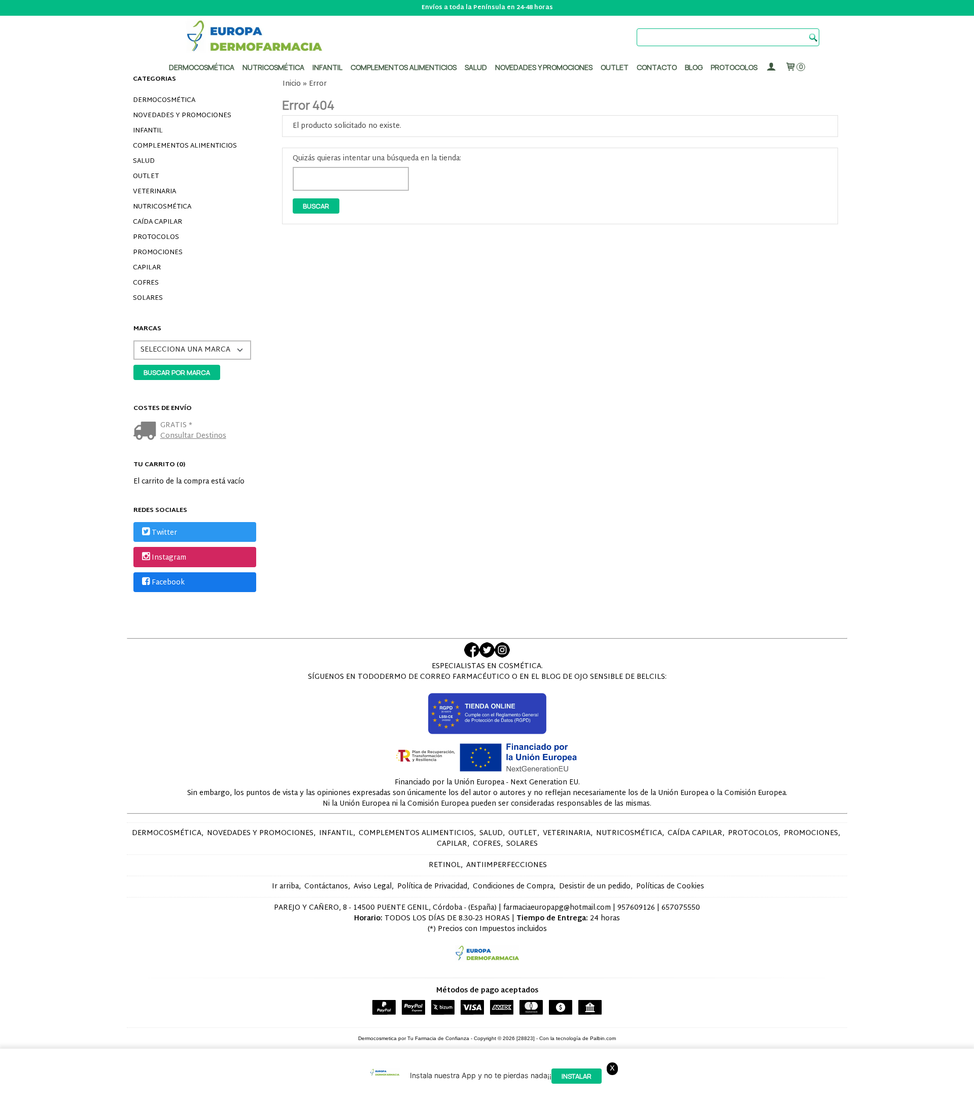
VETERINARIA (154, 192)
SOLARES (148, 298)
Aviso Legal (373, 886)
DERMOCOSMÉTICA (164, 100)
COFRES (146, 283)
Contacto (657, 67)
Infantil (327, 67)
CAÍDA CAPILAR (157, 222)
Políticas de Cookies (670, 886)
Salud (476, 67)
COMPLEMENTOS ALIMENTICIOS (185, 146)
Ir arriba (285, 886)
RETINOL (445, 865)
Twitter (164, 533)
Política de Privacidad (432, 886)
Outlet (615, 67)
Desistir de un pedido (595, 886)
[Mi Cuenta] (771, 67)
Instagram (169, 557)
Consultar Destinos (193, 436)
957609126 (636, 908)
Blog (694, 67)
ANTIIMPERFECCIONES (506, 865)
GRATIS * (176, 425)
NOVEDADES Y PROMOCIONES (182, 116)
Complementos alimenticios (404, 67)
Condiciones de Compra (513, 886)
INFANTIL (148, 131)
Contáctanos (326, 886)
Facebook (168, 582)
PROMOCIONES (158, 253)
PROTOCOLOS (734, 67)
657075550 (681, 908)
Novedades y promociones (544, 67)
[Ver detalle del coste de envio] (146, 432)
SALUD (144, 161)
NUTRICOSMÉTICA (162, 207)
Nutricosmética (273, 67)
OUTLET (146, 176)
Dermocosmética (201, 67)
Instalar (577, 1076)
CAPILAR (147, 268)
